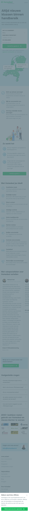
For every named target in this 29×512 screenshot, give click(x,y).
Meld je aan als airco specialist (13, 509)
